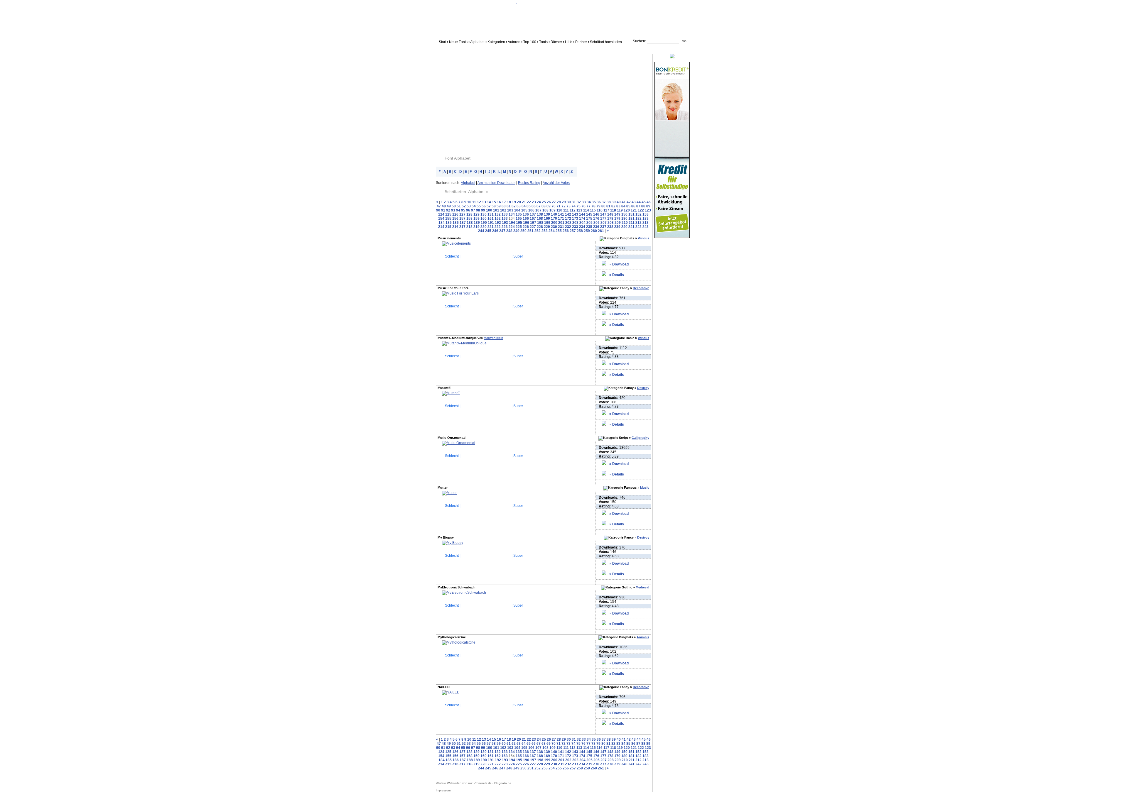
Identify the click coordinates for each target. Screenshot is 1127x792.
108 (545, 210)
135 (519, 214)
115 (593, 210)
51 (459, 206)
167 (533, 218)
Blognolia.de (502, 783)
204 (582, 223)
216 (455, 227)
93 (453, 210)
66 (534, 206)
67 (538, 206)
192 (498, 223)
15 (494, 202)
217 (462, 227)
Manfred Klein (493, 338)
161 (490, 218)
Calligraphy (640, 437)
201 (561, 223)
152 (638, 214)
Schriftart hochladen (606, 42)
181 (631, 218)
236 (596, 227)
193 (505, 223)
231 (561, 227)
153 (645, 214)
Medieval (642, 587)
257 (573, 231)
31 (574, 202)
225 (519, 227)
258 (580, 231)
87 (638, 206)
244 (481, 231)
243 (645, 227)
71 (558, 206)
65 (529, 206)
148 (610, 214)
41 (624, 202)
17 (504, 202)
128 (469, 214)
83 (618, 206)
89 (648, 206)
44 (639, 202)
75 (578, 206)
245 (488, 231)
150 (624, 214)
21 (524, 202)
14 (489, 202)
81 (608, 206)
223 (505, 227)
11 (474, 202)
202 (568, 223)
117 (606, 210)
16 (499, 202)
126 (455, 214)
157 (462, 218)
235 (589, 227)
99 (483, 210)
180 (624, 218)
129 (476, 214)
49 (449, 206)
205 (589, 223)
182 (638, 218)
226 (526, 227)
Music (644, 487)
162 (498, 218)
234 (582, 227)
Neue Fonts (458, 42)
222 (498, 227)
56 (484, 206)
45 (644, 202)
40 (619, 202)
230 (554, 227)
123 (648, 210)
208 (611, 223)
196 (526, 223)
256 (566, 231)
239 (617, 227)
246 (495, 231)
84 (623, 206)
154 (441, 218)
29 (564, 202)
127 (462, 214)
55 (479, 206)
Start (442, 42)
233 (575, 227)
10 (469, 202)
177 (603, 218)
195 (519, 223)
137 (533, 214)
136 (526, 214)
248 (509, 231)
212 (638, 223)
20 (519, 202)
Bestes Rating (529, 183)
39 (614, 202)
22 (529, 202)
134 (512, 214)
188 (470, 223)
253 (544, 231)
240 (624, 227)
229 (547, 227)
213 (645, 223)
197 (533, 223)
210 (625, 223)
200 (554, 223)
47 (439, 206)
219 (476, 227)
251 (530, 231)
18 (509, 202)
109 (552, 210)
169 (547, 218)
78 (593, 206)
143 (575, 214)
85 (628, 206)
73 (568, 206)
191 (491, 223)
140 (554, 214)
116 (600, 210)
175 (589, 218)
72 (563, 206)
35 (594, 202)
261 (601, 231)
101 (496, 210)
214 (441, 227)
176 (596, 218)
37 (604, 202)
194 (512, 223)
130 (483, 214)
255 (559, 231)
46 (649, 202)
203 (575, 223)
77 (588, 206)
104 (517, 210)
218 (469, 227)
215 (448, 227)
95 (463, 210)
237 (603, 227)
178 (610, 218)
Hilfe (568, 42)
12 (479, 202)
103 (510, 210)
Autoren (514, 42)
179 (617, 218)
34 (589, 202)
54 (474, 206)
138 (540, 214)
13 (484, 202)
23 (534, 202)
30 (569, 202)
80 (603, 206)
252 (537, 231)
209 (618, 223)
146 (596, 214)
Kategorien (496, 42)
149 (617, 214)
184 (441, 223)
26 (549, 202)
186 (456, 223)
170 (554, 218)
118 (613, 210)
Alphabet (477, 42)
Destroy (643, 388)
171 (561, 218)
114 (586, 210)
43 (634, 202)
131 (490, 214)
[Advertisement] (543, 102)
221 (490, 227)
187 (463, 223)
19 (514, 202)
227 (533, 227)
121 (634, 210)
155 (448, 218)
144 (582, 214)
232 (568, 227)
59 (499, 206)
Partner (581, 42)
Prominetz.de (483, 783)
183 (645, 218)
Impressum (443, 790)
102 (503, 210)
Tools (543, 42)
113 (579, 210)
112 (573, 210)
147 (603, 214)
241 (631, 227)
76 (583, 206)
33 (584, 202)
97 (473, 210)
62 (514, 206)
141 (561, 214)
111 (566, 210)
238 (610, 227)
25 (544, 202)
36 (599, 202)
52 (464, 206)
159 (476, 218)
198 (540, 223)
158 (469, 218)
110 (559, 210)
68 (543, 206)
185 (449, 223)
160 (483, 218)
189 (477, 223)
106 (531, 210)
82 (613, 206)
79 (598, 206)
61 (509, 206)
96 (468, 210)
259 (587, 231)
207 (603, 223)
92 (448, 210)
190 (484, 223)
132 (498, 214)
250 (523, 231)
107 (538, 210)
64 (524, 206)
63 (519, 206)
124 (441, 214)
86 (633, 206)
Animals (643, 637)
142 (568, 214)
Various (643, 238)
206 (596, 223)
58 (494, 206)
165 (519, 218)
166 (526, 218)
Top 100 (529, 42)
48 (444, 206)
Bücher (556, 42)
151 (631, 214)
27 (554, 202)
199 (547, 223)
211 (632, 223)
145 (589, 214)
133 (505, 214)
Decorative (641, 288)
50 (454, 206)
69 (548, 206)
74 (573, 206)
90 (438, 210)
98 (478, 210)
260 (594, 231)
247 (502, 231)
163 (505, 218)
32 (579, 202)
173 (575, 218)
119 (620, 210)
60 (504, 206)
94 (458, 210)
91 (443, 210)
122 (641, 210)
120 (627, 210)
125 (448, 214)
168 (540, 218)
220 (483, 227)
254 (552, 231)
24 (539, 202)
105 (524, 210)
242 (638, 227)
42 (629, 202)
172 (568, 218)
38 (609, 202)
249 (516, 231)
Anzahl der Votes (556, 183)
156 (455, 218)
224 (512, 227)
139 (547, 214)
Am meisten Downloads (496, 183)
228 (540, 227)
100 (489, 210)
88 (643, 206)
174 (582, 218)
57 (489, 206)
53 (469, 206)
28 (559, 202)
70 (553, 206)
